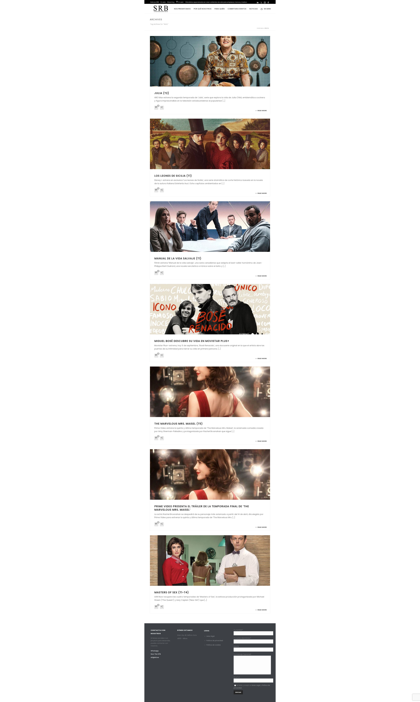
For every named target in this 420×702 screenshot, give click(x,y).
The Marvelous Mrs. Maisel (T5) (178, 423)
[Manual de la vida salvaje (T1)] (210, 226)
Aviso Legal (256, 685)
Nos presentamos (182, 9)
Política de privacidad (214, 640)
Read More (262, 110)
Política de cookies (213, 645)
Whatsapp (155, 651)
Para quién (219, 9)
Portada (260, 28)
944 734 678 (156, 654)
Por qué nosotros (202, 9)
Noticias (253, 9)
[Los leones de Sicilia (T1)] (210, 144)
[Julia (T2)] (210, 61)
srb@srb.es (155, 657)
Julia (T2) (161, 93)
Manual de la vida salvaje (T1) (177, 258)
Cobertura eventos (237, 9)
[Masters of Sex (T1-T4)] (210, 560)
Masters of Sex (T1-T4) (171, 592)
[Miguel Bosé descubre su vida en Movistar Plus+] (210, 309)
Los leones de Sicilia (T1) (173, 176)
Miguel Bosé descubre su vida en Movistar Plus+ (191, 341)
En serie (267, 9)
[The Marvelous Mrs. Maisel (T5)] (210, 392)
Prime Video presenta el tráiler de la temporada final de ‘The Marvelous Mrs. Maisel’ (201, 508)
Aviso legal (210, 636)
